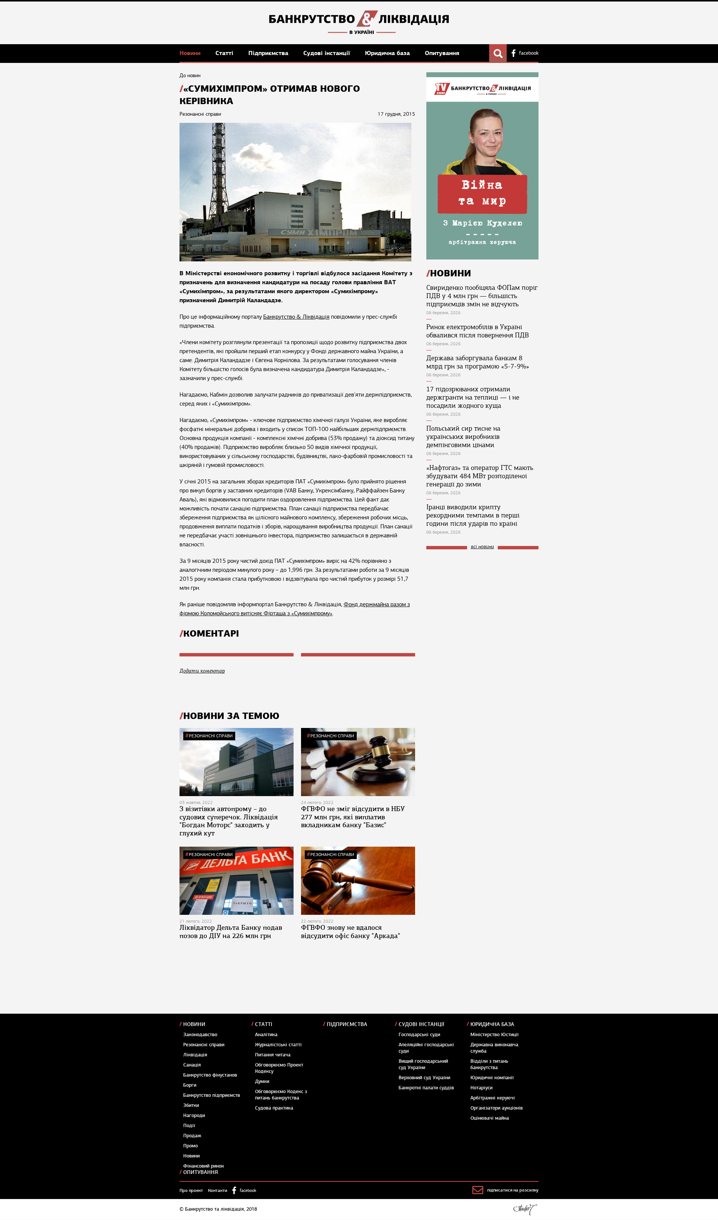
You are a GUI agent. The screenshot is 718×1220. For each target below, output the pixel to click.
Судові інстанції (327, 53)
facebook (528, 53)
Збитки (191, 1105)
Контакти (217, 1190)
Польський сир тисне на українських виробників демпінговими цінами (463, 436)
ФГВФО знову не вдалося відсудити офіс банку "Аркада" (350, 931)
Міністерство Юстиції (494, 1035)
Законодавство (200, 1035)
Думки (262, 1081)
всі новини (482, 547)
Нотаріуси (481, 1088)
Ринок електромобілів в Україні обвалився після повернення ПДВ (477, 331)
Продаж (192, 1136)
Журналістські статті (278, 1045)
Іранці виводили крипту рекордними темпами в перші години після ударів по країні (472, 515)
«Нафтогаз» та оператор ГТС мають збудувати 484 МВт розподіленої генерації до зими (479, 476)
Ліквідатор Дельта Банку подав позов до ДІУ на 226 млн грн (231, 931)
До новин (190, 75)
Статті (225, 53)
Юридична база (388, 53)
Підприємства (269, 53)
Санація (192, 1065)
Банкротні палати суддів (426, 1088)
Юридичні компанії (492, 1078)
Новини (191, 53)
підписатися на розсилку (512, 1190)
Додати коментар (202, 671)
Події (189, 1126)
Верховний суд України (424, 1078)
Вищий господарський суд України (423, 1064)
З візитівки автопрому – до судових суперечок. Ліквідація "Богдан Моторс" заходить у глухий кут (229, 821)
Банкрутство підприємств (211, 1095)
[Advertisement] (482, 605)
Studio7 (525, 1209)
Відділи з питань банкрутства (489, 1064)
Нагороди (194, 1116)
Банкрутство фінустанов (210, 1075)
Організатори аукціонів (496, 1108)
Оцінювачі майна (489, 1118)
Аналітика (266, 1035)
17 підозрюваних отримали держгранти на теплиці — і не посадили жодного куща (472, 397)
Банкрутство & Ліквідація (296, 317)
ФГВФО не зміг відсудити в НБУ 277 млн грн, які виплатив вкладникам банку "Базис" (353, 817)
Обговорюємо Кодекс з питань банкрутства (281, 1095)
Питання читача (273, 1055)
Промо (190, 1146)
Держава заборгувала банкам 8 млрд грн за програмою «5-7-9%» (477, 362)
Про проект (191, 1190)
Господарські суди (419, 1035)
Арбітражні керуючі (492, 1098)
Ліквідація (195, 1055)
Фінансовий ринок (203, 1166)
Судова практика (274, 1108)
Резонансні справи (211, 735)
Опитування (442, 53)
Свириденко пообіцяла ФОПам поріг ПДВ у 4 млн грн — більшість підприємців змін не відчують (482, 295)
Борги (189, 1085)
